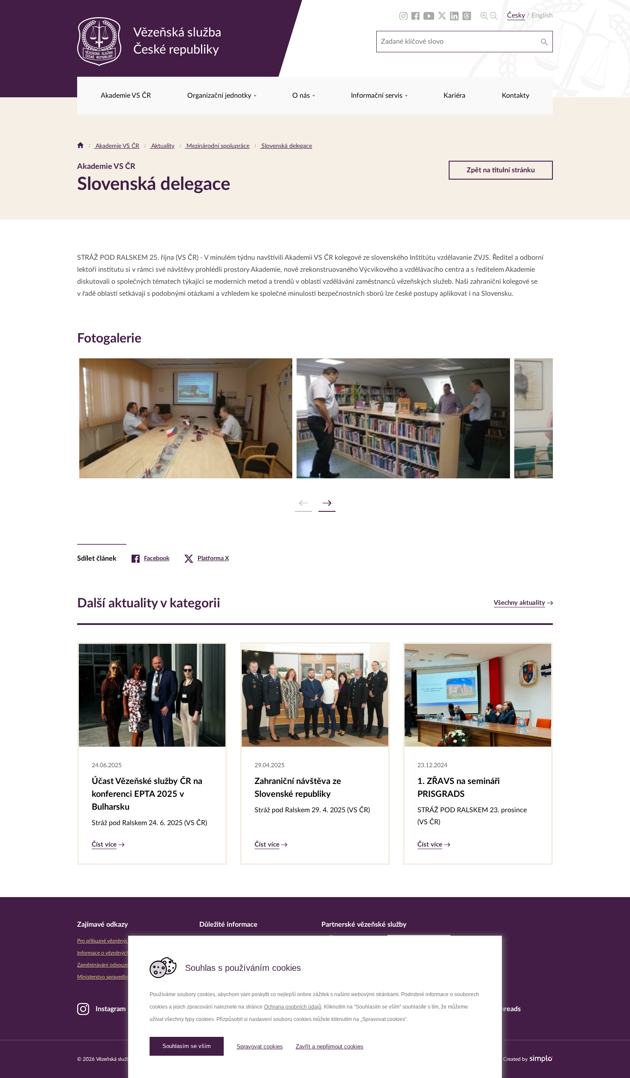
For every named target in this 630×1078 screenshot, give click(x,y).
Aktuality (162, 146)
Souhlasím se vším (186, 1046)
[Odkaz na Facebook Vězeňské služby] (415, 15)
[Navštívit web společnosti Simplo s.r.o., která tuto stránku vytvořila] (541, 1059)
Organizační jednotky (220, 95)
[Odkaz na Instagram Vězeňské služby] (403, 15)
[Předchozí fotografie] (303, 503)
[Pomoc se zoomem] (489, 15)
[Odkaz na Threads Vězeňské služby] (466, 15)
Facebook (156, 559)
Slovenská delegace (286, 146)
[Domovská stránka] (80, 146)
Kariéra (454, 95)
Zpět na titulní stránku (501, 170)
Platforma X (213, 559)
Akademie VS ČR (126, 95)
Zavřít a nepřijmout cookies (329, 1046)
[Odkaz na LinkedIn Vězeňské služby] (454, 15)
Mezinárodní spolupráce (217, 146)
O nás (302, 95)
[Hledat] (544, 41)
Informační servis (377, 95)
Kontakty (515, 95)
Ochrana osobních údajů (292, 1007)
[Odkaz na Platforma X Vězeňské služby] (442, 15)
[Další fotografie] (327, 503)
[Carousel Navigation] (315, 503)
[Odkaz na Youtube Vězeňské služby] (428, 15)
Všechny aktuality (519, 603)
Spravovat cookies (260, 1046)
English (542, 15)
